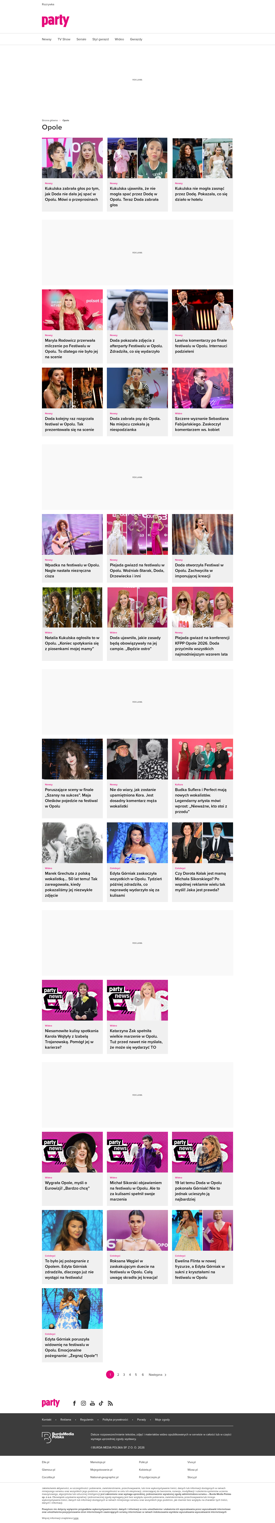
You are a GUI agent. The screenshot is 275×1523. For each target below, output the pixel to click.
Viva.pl (191, 1462)
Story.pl (192, 1477)
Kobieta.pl (145, 1470)
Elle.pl (45, 1462)
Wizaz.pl (192, 1470)
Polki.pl (143, 1462)
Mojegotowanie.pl (101, 1470)
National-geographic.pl (104, 1477)
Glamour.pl (48, 1470)
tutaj (75, 1518)
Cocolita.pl (48, 1477)
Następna (155, 1374)
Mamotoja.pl (97, 1462)
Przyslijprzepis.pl (149, 1477)
